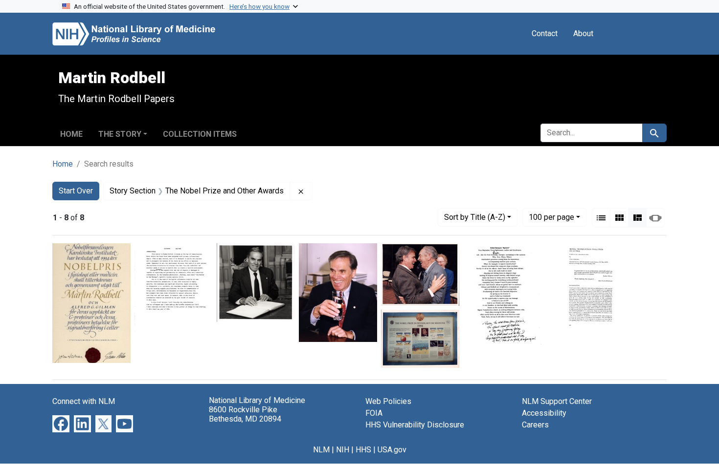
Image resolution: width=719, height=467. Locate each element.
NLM (321, 449)
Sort (474, 217)
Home (71, 134)
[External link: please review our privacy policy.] (60, 422)
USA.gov (392, 449)
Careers (535, 424)
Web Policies (388, 401)
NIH (342, 449)
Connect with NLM (83, 401)
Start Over (76, 190)
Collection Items (200, 134)
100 (551, 217)
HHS (363, 449)
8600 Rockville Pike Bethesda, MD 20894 (245, 414)
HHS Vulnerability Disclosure (414, 424)
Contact (545, 33)
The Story (119, 134)
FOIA (373, 413)
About (583, 33)
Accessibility (544, 413)
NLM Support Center (557, 401)
